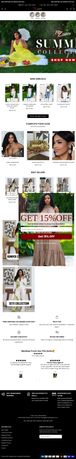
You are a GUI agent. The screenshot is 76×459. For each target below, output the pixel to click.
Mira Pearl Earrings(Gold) (63, 162)
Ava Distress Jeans (46, 104)
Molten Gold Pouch (13, 162)
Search (3, 448)
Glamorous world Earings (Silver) (38, 162)
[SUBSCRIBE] (60, 436)
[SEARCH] (5, 8)
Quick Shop (63, 158)
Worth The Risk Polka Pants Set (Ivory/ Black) (12, 106)
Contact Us (4, 445)
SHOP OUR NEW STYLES (38, 116)
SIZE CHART (4, 430)
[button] (36, 380)
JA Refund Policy (6, 440)
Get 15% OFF (46, 236)
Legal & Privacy (6, 443)
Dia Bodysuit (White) (63, 104)
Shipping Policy (6, 435)
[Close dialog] (71, 195)
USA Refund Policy (7, 438)
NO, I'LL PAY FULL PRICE (46, 243)
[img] (38, 354)
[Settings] (73, 8)
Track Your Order (6, 432)
